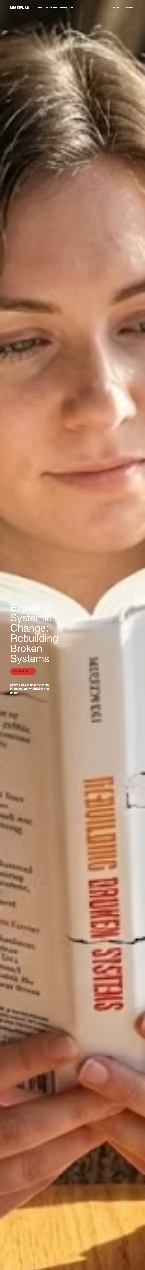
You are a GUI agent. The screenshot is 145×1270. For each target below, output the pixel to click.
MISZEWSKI (20, 8)
